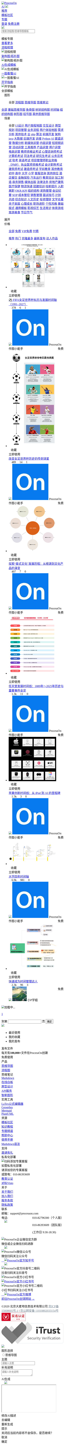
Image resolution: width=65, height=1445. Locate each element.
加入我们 (7, 1196)
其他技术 (21, 134)
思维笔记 (42, 102)
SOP (15, 195)
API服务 (6, 1090)
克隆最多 (27, 238)
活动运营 (18, 147)
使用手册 (7, 1139)
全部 (4, 109)
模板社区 (7, 15)
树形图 (18, 114)
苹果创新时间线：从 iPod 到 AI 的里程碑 (34, 793)
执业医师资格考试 (32, 164)
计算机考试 (16, 156)
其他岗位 (52, 173)
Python (46, 138)
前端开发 (48, 134)
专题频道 (7, 1131)
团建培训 (39, 186)
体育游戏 (58, 208)
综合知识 (21, 199)
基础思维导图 (16, 109)
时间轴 (55, 109)
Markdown (7, 1078)
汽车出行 (36, 177)
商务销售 (18, 182)
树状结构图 (42, 109)
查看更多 (7, 43)
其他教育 (57, 169)
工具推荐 (30, 147)
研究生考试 (43, 156)
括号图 (27, 114)
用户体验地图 (48, 129)
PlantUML (7, 1113)
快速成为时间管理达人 (23, 981)
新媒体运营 (32, 142)
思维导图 (30, 102)
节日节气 (26, 212)
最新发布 (40, 238)
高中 (18, 173)
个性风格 (51, 203)
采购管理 (46, 190)
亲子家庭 (14, 203)
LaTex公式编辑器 (12, 1103)
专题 (4, 19)
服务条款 (7, 1200)
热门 (18, 238)
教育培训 (48, 177)
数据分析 (18, 142)
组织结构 (33, 190)
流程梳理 (7, 47)
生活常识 (45, 208)
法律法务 (42, 182)
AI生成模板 (8, 64)
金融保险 (24, 177)
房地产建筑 (56, 182)
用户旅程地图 (33, 125)
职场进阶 (39, 203)
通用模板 (21, 208)
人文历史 (33, 199)
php (33, 134)
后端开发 (29, 138)
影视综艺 (33, 208)
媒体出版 (30, 182)
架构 (58, 134)
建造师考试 (31, 169)
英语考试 (24, 160)
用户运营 (55, 147)
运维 (39, 138)
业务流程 (33, 129)
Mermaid (6, 1110)
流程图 (19, 102)
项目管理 (21, 129)
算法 (39, 134)
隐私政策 (7, 1204)
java (11, 138)
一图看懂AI (8, 73)
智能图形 (7, 1095)
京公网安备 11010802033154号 (39, 1310)
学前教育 (45, 169)
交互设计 (48, 125)
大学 (24, 173)
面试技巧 (48, 195)
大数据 (18, 138)
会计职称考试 (53, 164)
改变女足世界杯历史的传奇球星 (29, 458)
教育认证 (7, 1178)
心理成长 (26, 203)
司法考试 (29, 156)
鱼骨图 (30, 109)
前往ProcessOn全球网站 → (18, 1298)
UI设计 (19, 125)
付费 (36, 231)
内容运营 (45, 142)
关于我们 (7, 1191)
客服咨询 (40, 173)
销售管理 (36, 195)
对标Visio (7, 1183)
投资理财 (45, 199)
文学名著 (58, 199)
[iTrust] (32, 1342)
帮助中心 (7, 1135)
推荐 (4, 10)
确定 (49, 1021)
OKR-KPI (21, 190)
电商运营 (14, 151)
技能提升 (51, 186)
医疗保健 (14, 186)
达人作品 (52, 238)
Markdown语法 (10, 1144)
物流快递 (26, 186)
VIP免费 (27, 231)
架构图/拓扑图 (10, 56)
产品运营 (42, 147)
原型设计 (7, 1086)
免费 (18, 231)
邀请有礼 (7, 1152)
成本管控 (24, 195)
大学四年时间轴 (19, 876)
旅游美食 (14, 212)
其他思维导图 (41, 114)
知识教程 (7, 1126)
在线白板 (7, 1082)
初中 (11, 173)
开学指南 (7, 82)
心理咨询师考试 (52, 151)
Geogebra (7, 1107)
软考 (15, 160)
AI (3, 6)
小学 (31, 173)
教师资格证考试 (31, 151)
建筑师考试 (16, 169)
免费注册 (14, 23)
